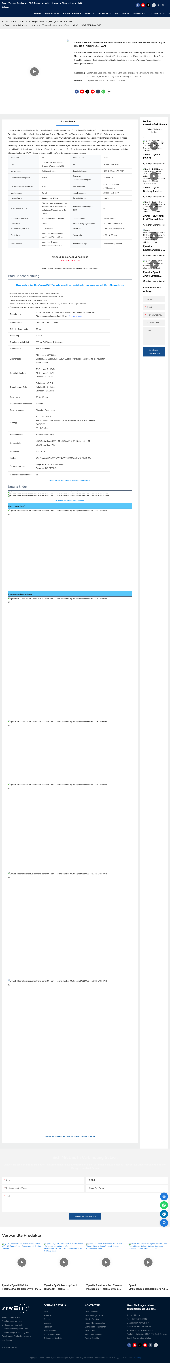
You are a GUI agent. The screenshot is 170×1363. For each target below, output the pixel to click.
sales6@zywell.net (141, 1323)
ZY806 (69, 21)
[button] (169, 13)
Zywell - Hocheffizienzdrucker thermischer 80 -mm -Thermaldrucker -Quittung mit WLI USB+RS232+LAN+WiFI (53, 25)
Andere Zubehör (92, 1338)
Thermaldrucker (75, 316)
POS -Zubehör (91, 1330)
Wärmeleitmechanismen (95, 1327)
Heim (46, 1312)
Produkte (47, 1315)
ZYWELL (6, 21)
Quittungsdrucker (55, 21)
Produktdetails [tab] (67, 121)
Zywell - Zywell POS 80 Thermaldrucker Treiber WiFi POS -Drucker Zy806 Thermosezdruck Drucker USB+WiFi (153, 156)
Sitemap (137, 1358)
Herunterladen (50, 1330)
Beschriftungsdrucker (94, 1315)
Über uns (48, 1323)
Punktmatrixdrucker (93, 1334)
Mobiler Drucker (92, 1319)
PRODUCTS (18, 21)
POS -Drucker (91, 1312)
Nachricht (48, 1327)
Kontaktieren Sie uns (52, 1334)
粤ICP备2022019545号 (122, 1358)
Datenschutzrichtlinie (53, 1338)
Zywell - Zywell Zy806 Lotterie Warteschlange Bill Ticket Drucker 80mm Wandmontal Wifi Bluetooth (154, 274)
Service (47, 1319)
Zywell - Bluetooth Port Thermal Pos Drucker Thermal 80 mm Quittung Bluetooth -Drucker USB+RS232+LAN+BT (154, 217)
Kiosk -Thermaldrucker (95, 1323)
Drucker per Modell (36, 21)
